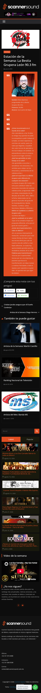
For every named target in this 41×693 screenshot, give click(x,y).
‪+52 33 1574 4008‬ (7, 656)
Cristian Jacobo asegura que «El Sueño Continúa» (18, 306)
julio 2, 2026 (8, 549)
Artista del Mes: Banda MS (16, 414)
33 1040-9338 (8, 662)
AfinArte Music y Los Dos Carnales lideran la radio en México (18, 454)
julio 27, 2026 (8, 512)
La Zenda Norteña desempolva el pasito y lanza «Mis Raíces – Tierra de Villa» (20, 526)
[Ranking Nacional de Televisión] (20, 359)
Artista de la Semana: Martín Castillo (20, 346)
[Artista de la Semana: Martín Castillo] (20, 324)
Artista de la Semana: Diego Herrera (23, 312)
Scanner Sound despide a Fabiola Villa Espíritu (20, 490)
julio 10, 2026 (8, 530)
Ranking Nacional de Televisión (18, 380)
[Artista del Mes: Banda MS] (20, 393)
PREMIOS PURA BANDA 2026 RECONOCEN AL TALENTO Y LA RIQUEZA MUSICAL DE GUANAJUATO (19, 473)
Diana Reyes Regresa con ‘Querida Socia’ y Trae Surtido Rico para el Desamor (20, 508)
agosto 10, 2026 (9, 458)
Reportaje (7, 52)
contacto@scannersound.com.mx (13, 669)
